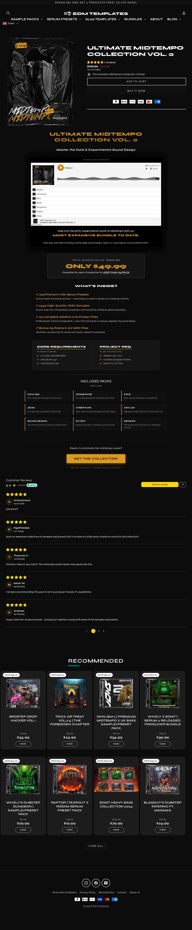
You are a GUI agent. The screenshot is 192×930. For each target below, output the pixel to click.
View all (96, 846)
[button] (95, 62)
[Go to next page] (104, 631)
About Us (135, 892)
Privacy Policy (88, 892)
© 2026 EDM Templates (96, 906)
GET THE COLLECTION (96, 458)
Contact (122, 892)
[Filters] (183, 484)
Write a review (160, 484)
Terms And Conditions (64, 892)
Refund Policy (106, 892)
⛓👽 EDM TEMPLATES (96, 13)
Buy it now (137, 90)
